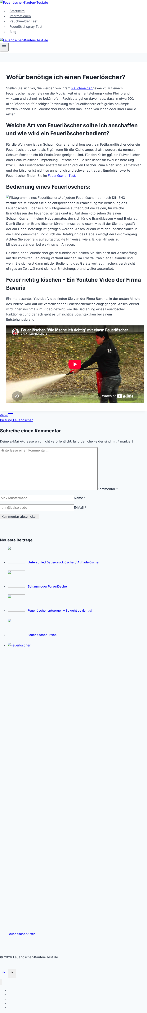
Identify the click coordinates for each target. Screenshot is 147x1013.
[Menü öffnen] (4, 47)
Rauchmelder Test (24, 21)
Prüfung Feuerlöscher (16, 417)
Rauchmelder (82, 88)
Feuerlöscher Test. (62, 176)
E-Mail (80, 507)
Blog (13, 32)
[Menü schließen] (1, 982)
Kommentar (108, 489)
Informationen (20, 16)
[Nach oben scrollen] (4, 974)
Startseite (17, 11)
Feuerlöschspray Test (26, 27)
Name (80, 498)
